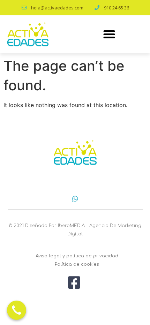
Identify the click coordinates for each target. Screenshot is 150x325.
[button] (109, 34)
